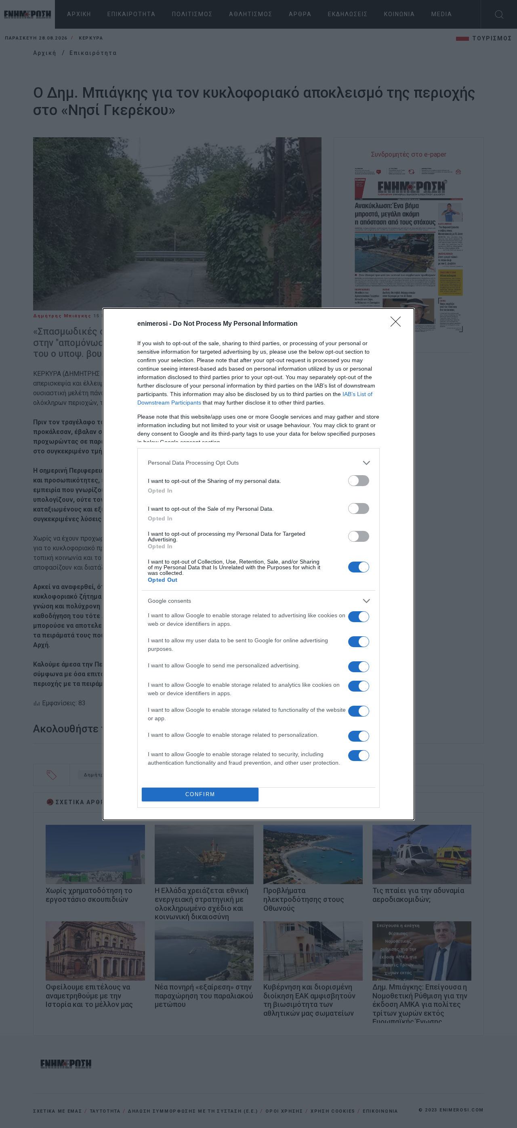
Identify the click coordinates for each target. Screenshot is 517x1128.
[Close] (398, 324)
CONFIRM (200, 794)
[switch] (358, 480)
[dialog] (258, 564)
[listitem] (258, 463)
